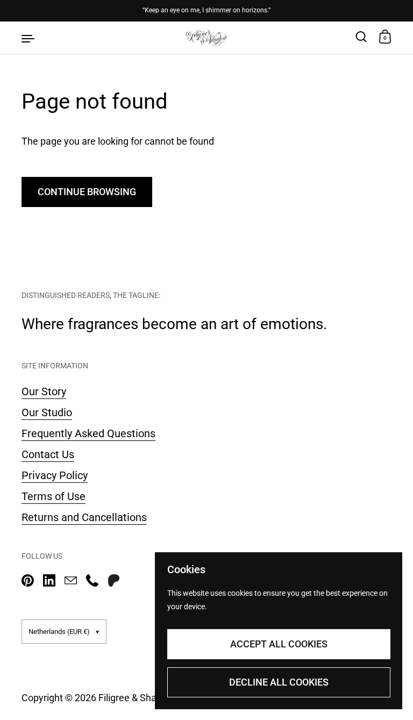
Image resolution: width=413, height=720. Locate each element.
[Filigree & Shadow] (206, 37)
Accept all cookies (278, 644)
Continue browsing (87, 191)
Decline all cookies (279, 682)
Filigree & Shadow (136, 697)
